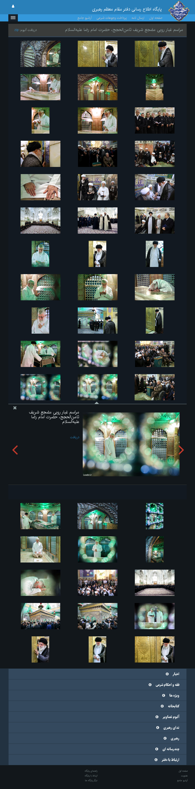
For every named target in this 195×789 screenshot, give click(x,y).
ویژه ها (174, 695)
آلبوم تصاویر (171, 717)
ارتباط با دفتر (170, 760)
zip (16, 30)
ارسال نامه (138, 18)
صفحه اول (155, 18)
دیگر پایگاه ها (91, 780)
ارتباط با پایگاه (91, 776)
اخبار (176, 674)
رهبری (175, 738)
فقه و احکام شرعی (167, 685)
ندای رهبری (171, 727)
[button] (13, 17)
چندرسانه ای (170, 749)
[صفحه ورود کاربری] (13, 6)
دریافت (74, 437)
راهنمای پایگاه (91, 771)
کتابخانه (173, 706)
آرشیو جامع (85, 18)
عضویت (184, 776)
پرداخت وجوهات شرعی (112, 18)
